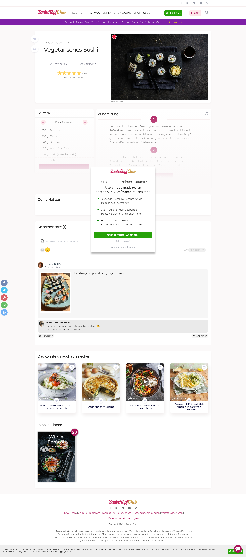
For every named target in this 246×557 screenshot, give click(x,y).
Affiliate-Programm (89, 513)
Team (73, 513)
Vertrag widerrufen (172, 513)
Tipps (88, 13)
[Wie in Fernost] (57, 457)
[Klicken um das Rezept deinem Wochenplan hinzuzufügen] (72, 367)
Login (196, 13)
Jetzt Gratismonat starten (123, 235)
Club (146, 13)
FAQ (66, 513)
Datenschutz (123, 513)
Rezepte (76, 13)
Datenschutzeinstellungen (123, 518)
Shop (137, 13)
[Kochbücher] (34, 39)
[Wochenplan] (34, 49)
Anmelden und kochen (123, 247)
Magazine (124, 13)
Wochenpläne (104, 13)
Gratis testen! (173, 13)
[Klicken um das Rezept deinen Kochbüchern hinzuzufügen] (56, 400)
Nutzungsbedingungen (146, 513)
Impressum (108, 513)
